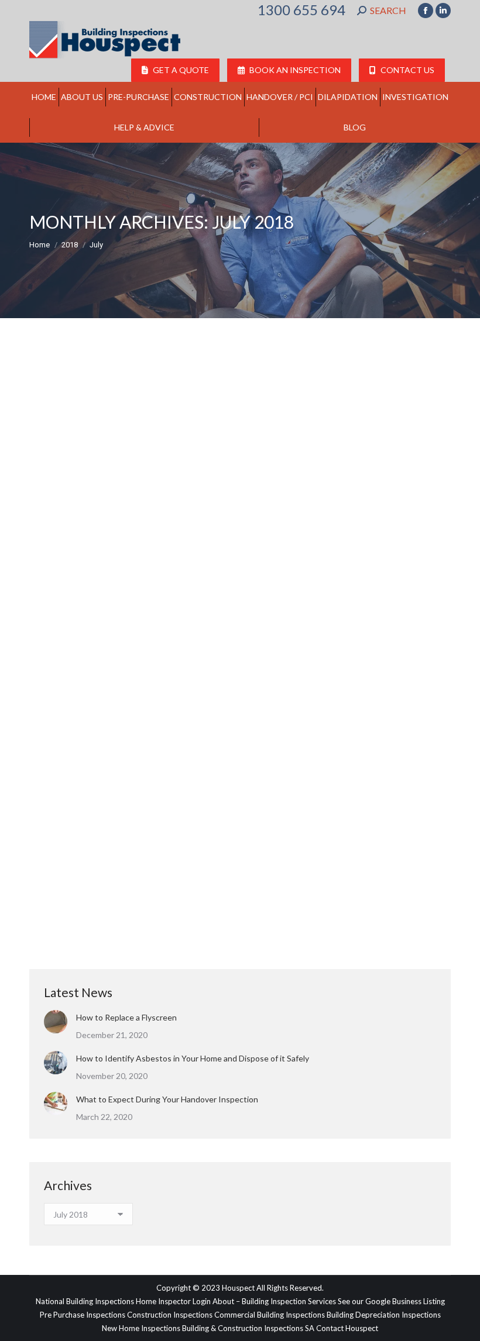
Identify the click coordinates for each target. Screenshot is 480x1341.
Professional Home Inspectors (95, 545)
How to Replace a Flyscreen (126, 1017)
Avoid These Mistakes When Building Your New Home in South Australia (234, 888)
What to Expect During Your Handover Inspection (167, 1099)
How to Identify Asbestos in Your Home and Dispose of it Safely (192, 1058)
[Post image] (55, 1021)
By (182, 545)
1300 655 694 (301, 10)
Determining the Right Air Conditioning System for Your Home (208, 524)
